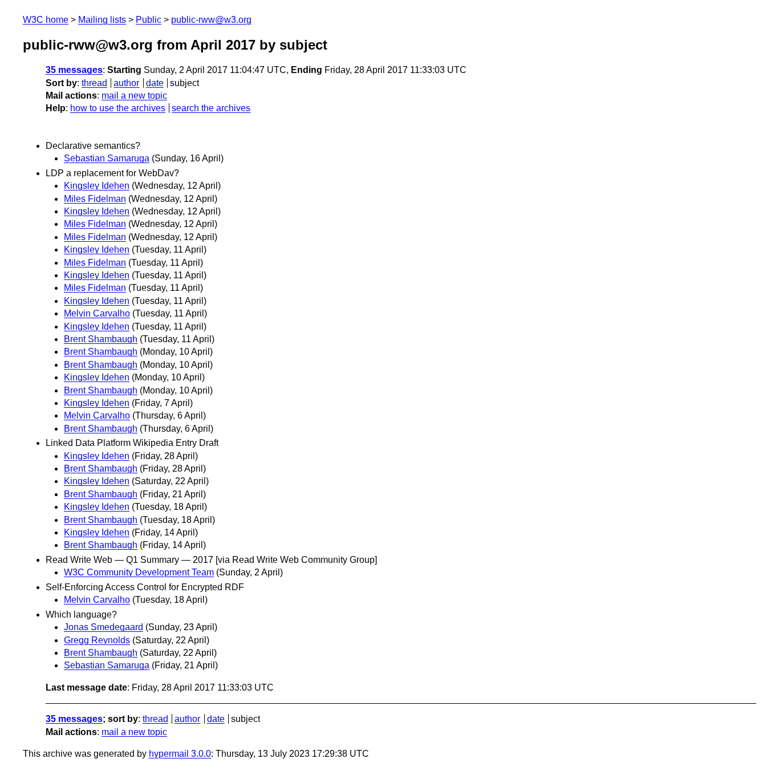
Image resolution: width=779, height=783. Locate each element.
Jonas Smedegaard (103, 627)
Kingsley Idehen (96, 185)
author (126, 83)
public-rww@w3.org (211, 20)
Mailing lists (102, 20)
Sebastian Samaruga (106, 158)
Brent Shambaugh (100, 339)
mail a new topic (134, 95)
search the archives (211, 108)
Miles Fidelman (95, 199)
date (155, 83)
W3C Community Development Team (139, 572)
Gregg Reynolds (97, 640)
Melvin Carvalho (97, 313)
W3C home (45, 20)
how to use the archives (117, 108)
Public (148, 20)
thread (94, 83)
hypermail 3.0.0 (180, 753)
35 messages (74, 70)
